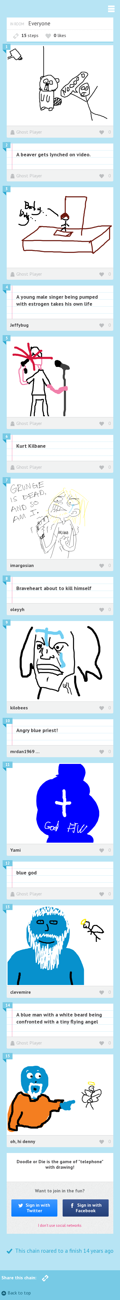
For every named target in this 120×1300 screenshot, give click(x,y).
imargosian (22, 565)
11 (8, 764)
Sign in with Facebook (89, 1207)
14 (8, 1005)
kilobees (19, 708)
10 (8, 720)
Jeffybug (19, 325)
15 (8, 1056)
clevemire (20, 992)
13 (8, 906)
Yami (15, 850)
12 (8, 863)
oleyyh (17, 609)
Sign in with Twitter (37, 1207)
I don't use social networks (60, 1225)
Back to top (19, 1293)
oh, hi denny (22, 1141)
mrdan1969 (23, 751)
